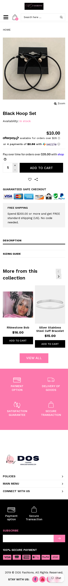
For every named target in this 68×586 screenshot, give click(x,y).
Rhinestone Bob (18, 327)
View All (34, 358)
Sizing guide (12, 253)
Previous (58, 271)
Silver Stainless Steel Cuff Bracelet (50, 329)
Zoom (61, 103)
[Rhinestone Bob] (18, 304)
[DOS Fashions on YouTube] (42, 579)
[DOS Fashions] (34, 6)
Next (58, 276)
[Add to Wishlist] (30, 179)
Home (7, 29)
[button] (31, 144)
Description (12, 240)
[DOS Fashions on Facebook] (35, 579)
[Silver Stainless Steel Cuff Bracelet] (50, 304)
